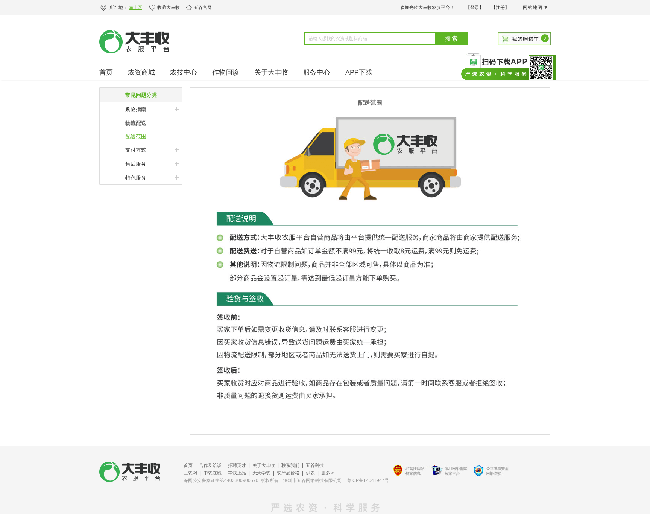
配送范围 (135, 136)
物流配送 (135, 123)
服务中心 (316, 72)
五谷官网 (203, 7)
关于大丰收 (271, 72)
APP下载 (358, 72)
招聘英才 (237, 465)
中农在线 (213, 473)
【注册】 (500, 7)
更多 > (327, 473)
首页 (106, 72)
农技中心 (183, 72)
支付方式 (135, 150)
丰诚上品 (237, 473)
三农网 (190, 473)
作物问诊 (225, 72)
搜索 (452, 38)
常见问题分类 (141, 95)
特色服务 (135, 178)
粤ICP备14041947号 (368, 480)
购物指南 (135, 109)
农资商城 (141, 72)
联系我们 (290, 465)
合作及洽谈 (210, 465)
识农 (310, 473)
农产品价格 (288, 473)
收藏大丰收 (168, 7)
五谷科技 (315, 465)
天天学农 (261, 473)
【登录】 (475, 7)
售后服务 (135, 164)
